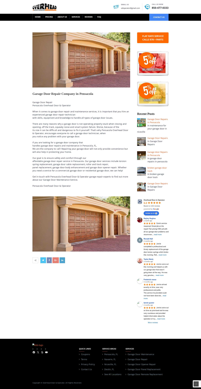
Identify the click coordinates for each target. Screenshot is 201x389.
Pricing (49, 17)
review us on (150, 213)
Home (38, 17)
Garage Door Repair (137, 359)
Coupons (85, 354)
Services (76, 17)
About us (62, 17)
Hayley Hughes (150, 218)
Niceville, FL (110, 364)
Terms (84, 359)
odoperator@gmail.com (130, 8)
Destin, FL (109, 369)
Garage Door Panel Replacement (144, 369)
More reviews (153, 322)
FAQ (99, 17)
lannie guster (149, 303)
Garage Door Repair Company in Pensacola (62, 94)
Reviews (89, 17)
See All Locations (112, 374)
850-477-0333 (160, 7)
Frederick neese (150, 279)
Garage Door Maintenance (141, 354)
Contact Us (86, 369)
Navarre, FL (110, 359)
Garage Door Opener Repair (142, 364)
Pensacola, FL (111, 354)
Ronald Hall (148, 239)
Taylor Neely (148, 259)
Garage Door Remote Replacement (145, 374)
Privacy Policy (88, 364)
